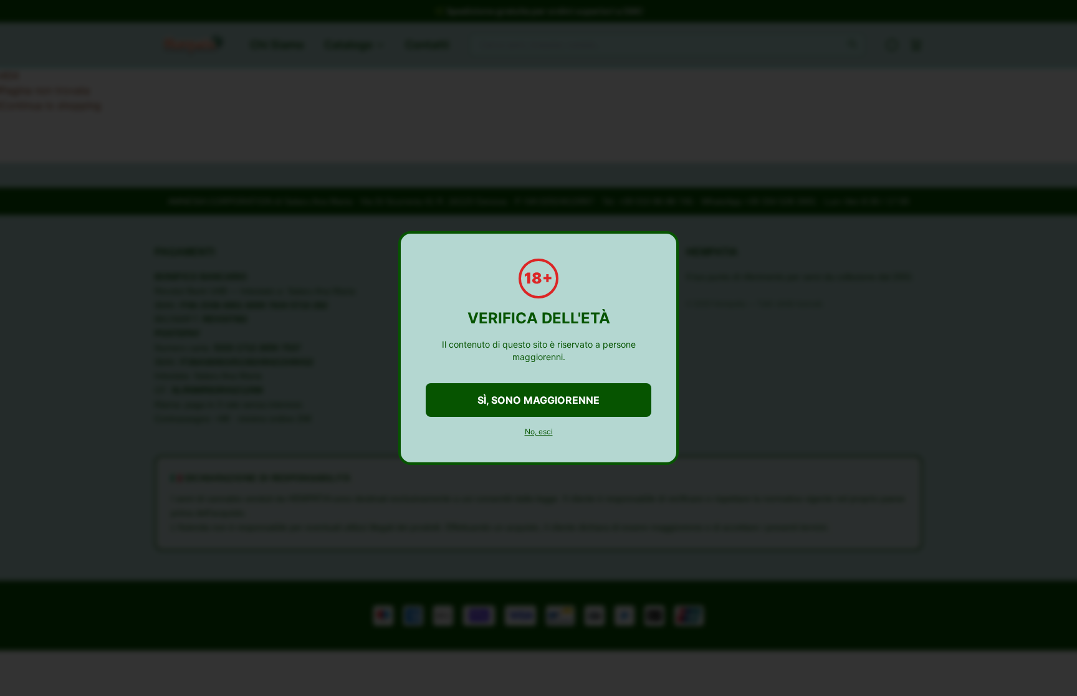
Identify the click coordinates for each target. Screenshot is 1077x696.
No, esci (539, 431)
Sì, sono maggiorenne (538, 400)
